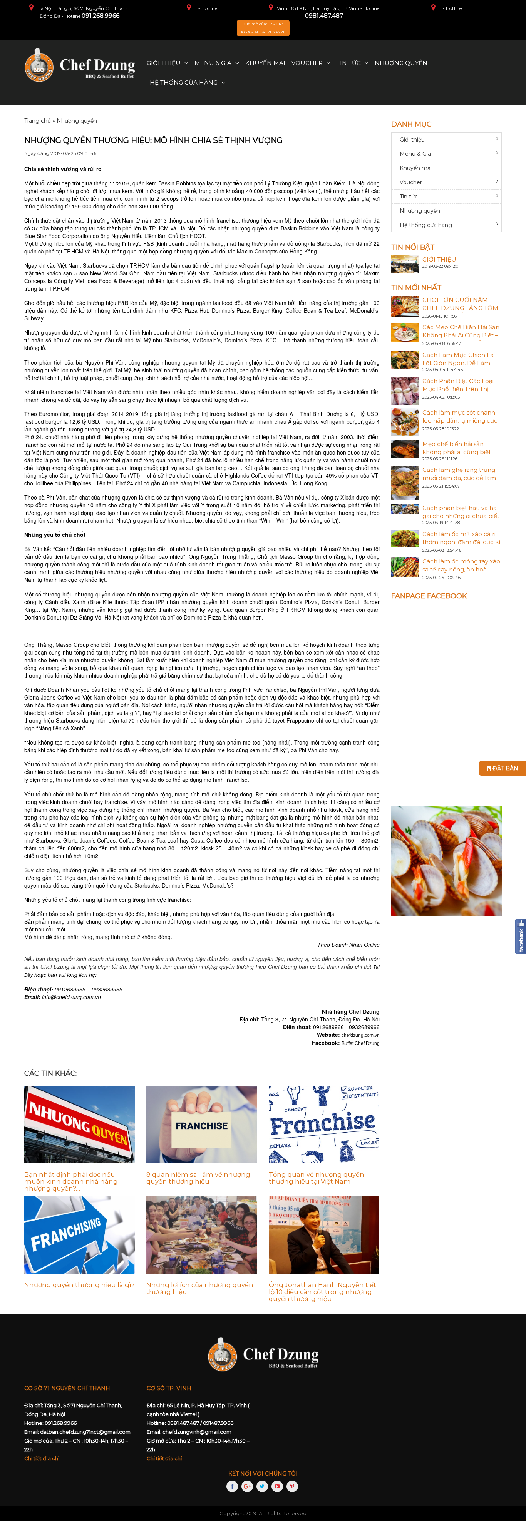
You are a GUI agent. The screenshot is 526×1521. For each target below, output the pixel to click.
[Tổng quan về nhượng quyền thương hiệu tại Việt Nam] (324, 1125)
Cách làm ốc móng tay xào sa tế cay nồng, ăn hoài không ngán (461, 569)
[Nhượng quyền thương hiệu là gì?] (79, 1235)
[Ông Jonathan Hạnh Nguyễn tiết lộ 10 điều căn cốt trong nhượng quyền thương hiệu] (324, 1235)
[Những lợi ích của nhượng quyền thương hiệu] (201, 1235)
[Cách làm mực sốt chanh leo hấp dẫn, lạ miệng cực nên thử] (405, 421)
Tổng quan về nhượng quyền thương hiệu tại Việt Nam (316, 1178)
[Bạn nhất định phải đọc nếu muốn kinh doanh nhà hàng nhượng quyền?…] (79, 1125)
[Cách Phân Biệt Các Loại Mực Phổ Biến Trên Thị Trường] (405, 389)
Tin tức (349, 63)
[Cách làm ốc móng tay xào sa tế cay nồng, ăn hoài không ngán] (405, 566)
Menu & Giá (212, 63)
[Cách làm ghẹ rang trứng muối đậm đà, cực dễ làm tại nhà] (405, 482)
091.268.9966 (100, 15)
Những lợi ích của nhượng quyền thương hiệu (199, 1288)
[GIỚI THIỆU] (405, 263)
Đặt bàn (504, 768)
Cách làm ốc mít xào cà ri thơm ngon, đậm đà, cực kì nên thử (461, 542)
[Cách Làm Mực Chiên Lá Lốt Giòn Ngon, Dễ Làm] (405, 359)
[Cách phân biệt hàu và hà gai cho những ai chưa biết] (405, 508)
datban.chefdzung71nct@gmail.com (85, 1432)
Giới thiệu (164, 63)
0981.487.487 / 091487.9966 (200, 1423)
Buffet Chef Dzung (361, 1043)
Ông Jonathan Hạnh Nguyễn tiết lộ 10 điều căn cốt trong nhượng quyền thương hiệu (322, 1292)
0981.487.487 (324, 15)
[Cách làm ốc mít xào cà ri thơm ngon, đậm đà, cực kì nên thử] (405, 538)
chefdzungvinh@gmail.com (196, 1432)
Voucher (307, 63)
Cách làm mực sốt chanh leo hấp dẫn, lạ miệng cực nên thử (460, 420)
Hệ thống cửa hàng (184, 82)
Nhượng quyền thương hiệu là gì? (79, 1285)
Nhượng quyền (401, 63)
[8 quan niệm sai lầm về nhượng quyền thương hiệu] (201, 1125)
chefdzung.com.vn (361, 1035)
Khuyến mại (265, 63)
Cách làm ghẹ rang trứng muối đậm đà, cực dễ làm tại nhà (459, 478)
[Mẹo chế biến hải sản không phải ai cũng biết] (405, 448)
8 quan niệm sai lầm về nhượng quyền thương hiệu (198, 1178)
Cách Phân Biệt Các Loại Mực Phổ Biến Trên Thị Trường (458, 389)
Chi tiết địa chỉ (42, 1458)
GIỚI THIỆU (439, 259)
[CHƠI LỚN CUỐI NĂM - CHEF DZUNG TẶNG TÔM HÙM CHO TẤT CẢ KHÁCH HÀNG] (405, 305)
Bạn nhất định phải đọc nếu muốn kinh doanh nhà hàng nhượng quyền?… (71, 1181)
